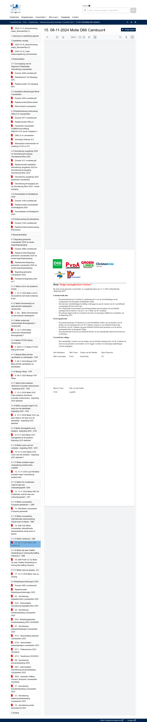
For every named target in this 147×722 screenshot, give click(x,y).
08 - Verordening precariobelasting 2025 (20, 661)
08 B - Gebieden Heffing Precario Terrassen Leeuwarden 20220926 (24, 679)
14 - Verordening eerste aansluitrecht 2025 (22, 706)
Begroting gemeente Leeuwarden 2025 (21, 273)
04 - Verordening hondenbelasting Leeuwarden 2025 (23, 612)
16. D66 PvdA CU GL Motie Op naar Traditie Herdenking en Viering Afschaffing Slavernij (24, 562)
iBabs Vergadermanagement (111, 720)
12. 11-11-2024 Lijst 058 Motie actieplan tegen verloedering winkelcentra (25, 474)
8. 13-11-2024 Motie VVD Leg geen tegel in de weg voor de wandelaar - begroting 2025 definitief (25, 419)
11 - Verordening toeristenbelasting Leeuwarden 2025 (23, 689)
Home (25, 22)
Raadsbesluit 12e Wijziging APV (24, 78)
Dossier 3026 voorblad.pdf (25, 98)
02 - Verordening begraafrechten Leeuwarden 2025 (25, 597)
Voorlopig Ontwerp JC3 (24, 139)
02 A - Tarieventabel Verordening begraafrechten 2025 (24, 604)
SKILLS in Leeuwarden (24, 135)
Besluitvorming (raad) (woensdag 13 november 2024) (57, 22)
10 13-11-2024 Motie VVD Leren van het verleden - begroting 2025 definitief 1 (25, 454)
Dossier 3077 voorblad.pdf (25, 118)
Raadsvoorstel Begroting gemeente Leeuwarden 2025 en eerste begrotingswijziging (24, 255)
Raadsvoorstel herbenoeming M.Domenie (25, 228)
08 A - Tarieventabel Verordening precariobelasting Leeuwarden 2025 (23, 670)
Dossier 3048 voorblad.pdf (25, 73)
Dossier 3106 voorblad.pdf (25, 201)
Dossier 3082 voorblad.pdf (25, 585)
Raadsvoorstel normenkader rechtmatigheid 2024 (24, 206)
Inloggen (130, 720)
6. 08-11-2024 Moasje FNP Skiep (24, 377)
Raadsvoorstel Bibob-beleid (26, 102)
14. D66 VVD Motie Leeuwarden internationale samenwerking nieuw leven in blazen (23, 530)
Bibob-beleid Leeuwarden (25, 106)
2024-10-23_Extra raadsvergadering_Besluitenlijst (24, 52)
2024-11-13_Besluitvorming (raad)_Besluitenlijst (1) (24, 29)
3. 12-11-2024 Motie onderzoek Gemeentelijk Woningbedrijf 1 (21, 332)
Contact (75, 17)
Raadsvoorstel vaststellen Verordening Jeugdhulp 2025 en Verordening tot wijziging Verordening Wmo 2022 (24, 169)
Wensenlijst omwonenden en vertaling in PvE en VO (25, 145)
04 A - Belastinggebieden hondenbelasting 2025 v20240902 (25, 620)
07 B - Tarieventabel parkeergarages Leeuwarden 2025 (25, 644)
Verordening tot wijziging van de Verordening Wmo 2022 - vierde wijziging (25, 186)
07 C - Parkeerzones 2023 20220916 (23, 650)
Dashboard (14, 17)
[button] (133, 10)
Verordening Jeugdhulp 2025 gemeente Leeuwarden (25, 178)
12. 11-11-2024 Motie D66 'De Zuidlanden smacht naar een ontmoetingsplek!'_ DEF (25, 494)
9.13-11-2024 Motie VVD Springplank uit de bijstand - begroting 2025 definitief (23, 437)
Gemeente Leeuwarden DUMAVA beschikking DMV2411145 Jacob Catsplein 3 (24, 128)
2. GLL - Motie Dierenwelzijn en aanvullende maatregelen (24, 314)
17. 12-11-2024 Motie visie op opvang (25, 575)
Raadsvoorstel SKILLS (24, 122)
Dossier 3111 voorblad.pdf (25, 161)
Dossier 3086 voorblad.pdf (25, 249)
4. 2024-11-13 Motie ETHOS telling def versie (24, 348)
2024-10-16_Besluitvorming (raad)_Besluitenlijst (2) (24, 46)
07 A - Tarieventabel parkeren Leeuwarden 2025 (25, 637)
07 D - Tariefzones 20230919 (26, 656)
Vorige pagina (129, 30)
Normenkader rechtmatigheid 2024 (25, 213)
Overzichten (40, 17)
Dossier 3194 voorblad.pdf (25, 223)
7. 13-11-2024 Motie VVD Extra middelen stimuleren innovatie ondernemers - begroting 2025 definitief (25, 397)
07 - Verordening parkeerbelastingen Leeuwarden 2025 (24, 629)
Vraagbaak (65, 17)
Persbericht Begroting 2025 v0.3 (24, 280)
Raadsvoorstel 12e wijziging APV (24, 85)
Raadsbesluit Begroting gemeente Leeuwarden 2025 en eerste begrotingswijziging (24, 265)
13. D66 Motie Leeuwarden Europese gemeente (24, 510)
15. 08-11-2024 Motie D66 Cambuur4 (23, 544)
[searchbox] (106, 10)
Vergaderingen (27, 17)
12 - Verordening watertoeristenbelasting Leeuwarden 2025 (20, 698)
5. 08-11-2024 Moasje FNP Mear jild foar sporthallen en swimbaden (24, 364)
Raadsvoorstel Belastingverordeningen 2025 (23, 591)
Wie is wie (53, 17)
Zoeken (85, 6)
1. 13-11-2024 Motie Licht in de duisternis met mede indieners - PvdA (25, 296)
